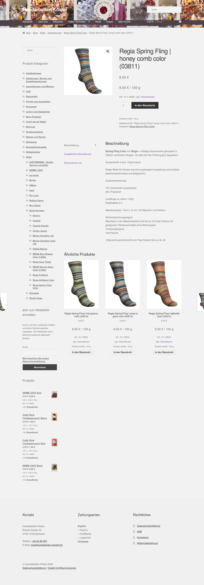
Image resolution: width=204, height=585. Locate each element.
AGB (139, 531)
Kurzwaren (31, 106)
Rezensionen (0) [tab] (73, 162)
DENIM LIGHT (36, 170)
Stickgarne (31, 141)
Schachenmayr (54, 32)
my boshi (34, 175)
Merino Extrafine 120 (43, 235)
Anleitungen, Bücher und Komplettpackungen (39, 80)
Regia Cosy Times (42, 261)
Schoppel (34, 293)
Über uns (43, 21)
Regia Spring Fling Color (75, 32)
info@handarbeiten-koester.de (47, 545)
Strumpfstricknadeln (36, 147)
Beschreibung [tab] (71, 145)
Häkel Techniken (77, 21)
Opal (31, 190)
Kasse (109, 21)
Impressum (143, 537)
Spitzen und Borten (36, 136)
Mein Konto (124, 21)
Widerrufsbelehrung (147, 543)
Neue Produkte (33, 116)
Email (25, 346)
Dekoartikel (31, 96)
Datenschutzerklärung (148, 526)
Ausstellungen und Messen (40, 86)
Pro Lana (33, 195)
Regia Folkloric (40, 274)
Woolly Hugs (35, 298)
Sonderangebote (34, 131)
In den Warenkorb (145, 105)
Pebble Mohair (40, 248)
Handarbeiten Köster (45, 9)
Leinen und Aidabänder (38, 111)
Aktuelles (58, 21)
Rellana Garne (36, 200)
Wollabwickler (33, 151)
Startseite (28, 21)
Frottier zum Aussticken (38, 101)
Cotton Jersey (40, 230)
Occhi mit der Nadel (36, 121)
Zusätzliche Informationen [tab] (77, 154)
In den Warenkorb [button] (81, 352)
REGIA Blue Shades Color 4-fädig (43, 255)
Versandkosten (148, 96)
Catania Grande (41, 225)
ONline (32, 185)
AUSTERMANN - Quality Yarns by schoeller (41, 164)
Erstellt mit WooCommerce (62, 568)
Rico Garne (35, 205)
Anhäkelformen (34, 73)
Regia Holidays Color (43, 280)
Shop (98, 21)
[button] (107, 51)
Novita (32, 180)
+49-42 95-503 (39, 541)
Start (28, 32)
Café (28, 91)
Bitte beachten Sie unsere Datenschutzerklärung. (36, 360)
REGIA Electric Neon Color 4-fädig (43, 268)
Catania (36, 220)
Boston (36, 215)
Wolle (42, 32)
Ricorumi (30, 126)
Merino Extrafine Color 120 (44, 242)
